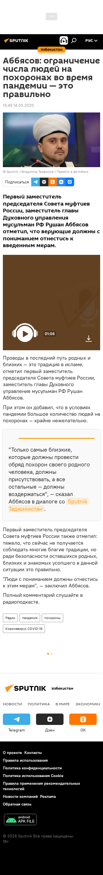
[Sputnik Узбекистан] (17, 42)
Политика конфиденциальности (32, 768)
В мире (63, 703)
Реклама (48, 796)
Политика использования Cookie (33, 775)
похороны (52, 618)
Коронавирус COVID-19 (23, 628)
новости (12, 703)
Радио (10, 618)
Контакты (33, 752)
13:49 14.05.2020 (18, 105)
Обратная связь (17, 804)
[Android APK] (20, 820)
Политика (39, 703)
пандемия (29, 618)
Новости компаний (20, 796)
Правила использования (25, 760)
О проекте (12, 752)
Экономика (88, 703)
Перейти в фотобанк (72, 171)
